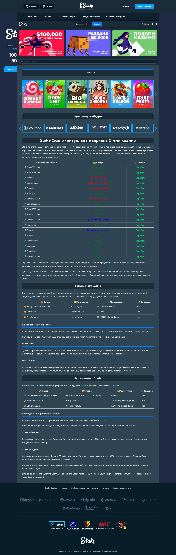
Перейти (140, 167)
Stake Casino (33, 16)
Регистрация (144, 6)
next (155, 94)
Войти (126, 6)
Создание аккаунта (115, 16)
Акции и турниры (91, 16)
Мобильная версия (68, 16)
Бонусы (48, 16)
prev (20, 94)
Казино (33, 6)
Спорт (49, 6)
